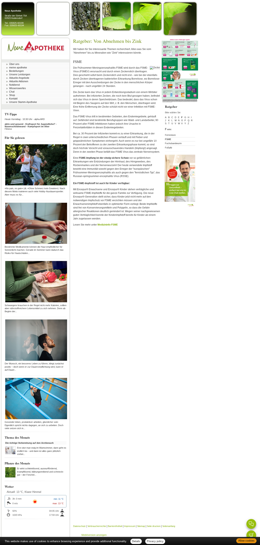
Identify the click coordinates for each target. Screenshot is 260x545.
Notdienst (14, 84)
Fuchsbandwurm (173, 143)
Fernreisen (170, 135)
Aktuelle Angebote (19, 78)
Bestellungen (16, 71)
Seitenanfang (168, 526)
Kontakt (13, 98)
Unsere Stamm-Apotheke (23, 102)
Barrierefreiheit (115, 526)
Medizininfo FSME (108, 224)
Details (136, 541)
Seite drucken (153, 526)
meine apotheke (18, 67)
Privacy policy (155, 541)
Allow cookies (246, 540)
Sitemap (141, 526)
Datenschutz (79, 526)
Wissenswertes (17, 88)
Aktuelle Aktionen (18, 81)
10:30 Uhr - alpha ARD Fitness (31, 124)
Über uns (14, 64)
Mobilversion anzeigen (94, 535)
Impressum (129, 526)
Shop (12, 95)
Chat (11, 91)
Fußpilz (168, 147)
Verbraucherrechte (97, 526)
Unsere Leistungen (19, 74)
